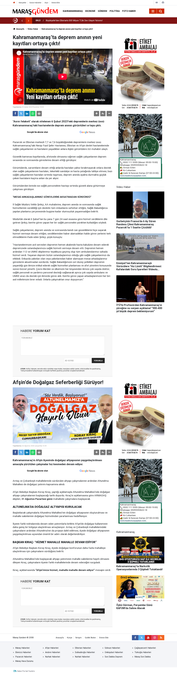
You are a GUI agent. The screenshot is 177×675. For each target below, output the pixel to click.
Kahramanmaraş (73, 11)
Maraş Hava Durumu (24, 661)
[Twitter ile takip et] (141, 637)
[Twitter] (21, 113)
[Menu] (153, 11)
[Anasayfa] (14, 3)
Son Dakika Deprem (113, 656)
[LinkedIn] (27, 113)
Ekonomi (90, 11)
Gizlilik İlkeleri (90, 638)
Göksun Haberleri (112, 648)
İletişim (78, 638)
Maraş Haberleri (22, 648)
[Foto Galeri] (162, 2)
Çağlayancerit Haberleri (145, 648)
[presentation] (22, 20)
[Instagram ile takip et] (154, 637)
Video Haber (33, 29)
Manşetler (22, 3)
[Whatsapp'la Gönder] (32, 113)
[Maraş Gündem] (35, 11)
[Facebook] (15, 113)
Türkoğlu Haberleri (142, 652)
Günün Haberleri (35, 3)
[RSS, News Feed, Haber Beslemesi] (161, 637)
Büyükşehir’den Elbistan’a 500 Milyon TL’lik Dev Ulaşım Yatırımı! (74, 20)
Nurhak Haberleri (52, 656)
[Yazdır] (39, 113)
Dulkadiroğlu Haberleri (85, 652)
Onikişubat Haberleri (114, 652)
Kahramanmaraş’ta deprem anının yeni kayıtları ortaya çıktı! (67, 29)
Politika (115, 11)
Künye (69, 638)
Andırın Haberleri (52, 652)
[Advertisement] (62, 304)
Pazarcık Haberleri (23, 656)
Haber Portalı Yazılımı (26, 671)
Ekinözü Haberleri (23, 652)
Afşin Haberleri (51, 648)
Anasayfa (20, 29)
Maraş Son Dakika (142, 656)
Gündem (102, 11)
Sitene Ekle (55, 3)
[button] (96, 113)
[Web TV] (156, 2)
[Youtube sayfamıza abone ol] (148, 637)
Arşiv (46, 3)
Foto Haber (129, 11)
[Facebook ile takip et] (135, 637)
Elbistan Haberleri (83, 648)
